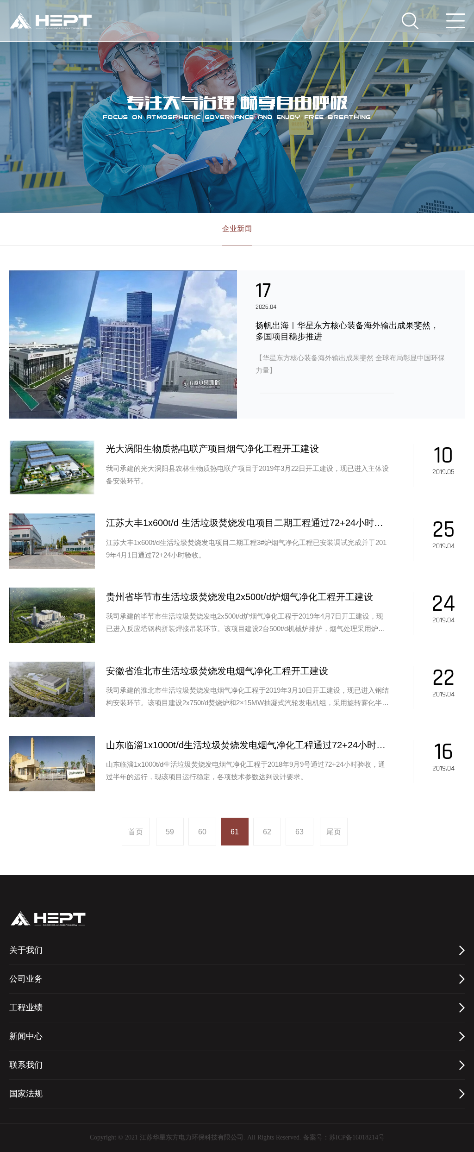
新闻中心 (26, 1036)
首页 (135, 832)
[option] (237, 344)
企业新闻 (237, 229)
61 (235, 832)
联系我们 (26, 1065)
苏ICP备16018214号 (357, 1137)
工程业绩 (26, 1008)
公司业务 (26, 979)
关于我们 (26, 950)
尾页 (333, 832)
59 (170, 832)
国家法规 (26, 1094)
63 (299, 832)
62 (267, 832)
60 (202, 832)
